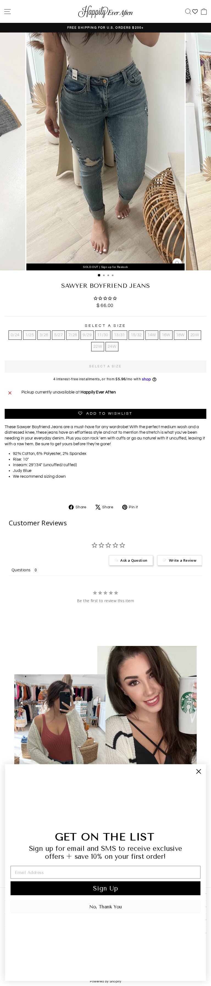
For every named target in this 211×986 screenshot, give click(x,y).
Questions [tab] (21, 569)
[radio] (15, 335)
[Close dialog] (198, 771)
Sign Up (105, 888)
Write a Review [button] (182, 560)
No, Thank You (105, 907)
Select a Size (105, 326)
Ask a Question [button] (133, 560)
